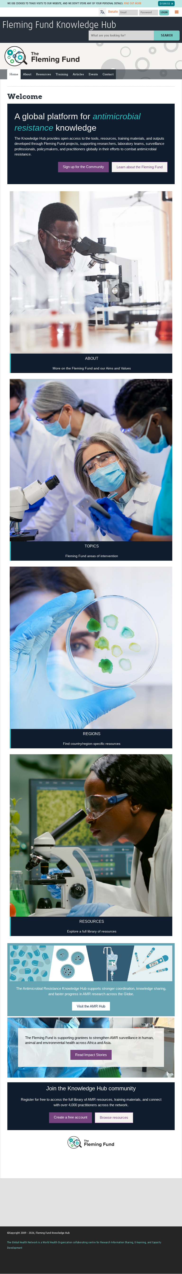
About (27, 74)
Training (62, 74)
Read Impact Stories (91, 1055)
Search (167, 35)
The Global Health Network (38, 12)
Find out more (132, 3)
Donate (113, 11)
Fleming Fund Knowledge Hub (59, 25)
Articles (78, 74)
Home (13, 74)
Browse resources (114, 1117)
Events (93, 74)
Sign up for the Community (83, 167)
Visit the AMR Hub (91, 1006)
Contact (108, 74)
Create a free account (70, 1117)
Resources (43, 74)
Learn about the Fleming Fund (140, 167)
